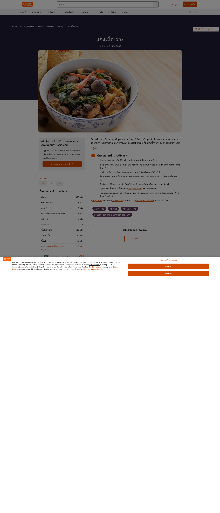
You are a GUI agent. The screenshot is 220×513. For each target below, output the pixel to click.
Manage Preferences (168, 260)
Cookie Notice (94, 267)
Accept (168, 266)
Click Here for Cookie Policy (93, 269)
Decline (168, 273)
